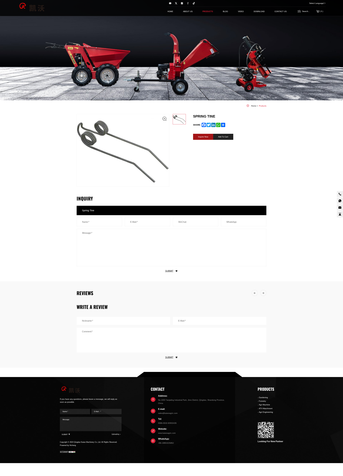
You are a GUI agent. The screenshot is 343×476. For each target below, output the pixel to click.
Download (259, 11)
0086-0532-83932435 (167, 423)
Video (241, 11)
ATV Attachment (265, 408)
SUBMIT (169, 271)
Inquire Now (203, 137)
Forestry (262, 401)
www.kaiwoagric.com (167, 433)
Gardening (263, 397)
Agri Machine (264, 405)
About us (188, 11)
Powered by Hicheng (68, 445)
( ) (321, 11)
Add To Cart (223, 137)
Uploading (115, 434)
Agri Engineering (266, 412)
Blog (225, 11)
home (253, 106)
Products (207, 11)
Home (170, 11)
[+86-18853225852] (340, 201)
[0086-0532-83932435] (340, 194)
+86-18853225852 (166, 443)
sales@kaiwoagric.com (168, 413)
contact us (281, 11)
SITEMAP (64, 452)
